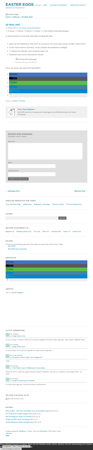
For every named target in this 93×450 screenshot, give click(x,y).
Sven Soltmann (23, 28)
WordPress (22, 431)
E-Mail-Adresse (13, 171)
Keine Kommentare (34, 28)
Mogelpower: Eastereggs (42, 204)
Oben (7, 435)
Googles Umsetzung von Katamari (23, 380)
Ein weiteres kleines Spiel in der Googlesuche (27, 357)
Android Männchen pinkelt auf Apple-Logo (19, 422)
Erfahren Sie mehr (24, 446)
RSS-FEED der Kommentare (17, 249)
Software (15, 101)
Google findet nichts (18, 336)
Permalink (22, 101)
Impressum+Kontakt (78, 5)
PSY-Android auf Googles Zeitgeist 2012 (19, 414)
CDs (35, 231)
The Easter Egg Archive (74, 204)
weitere (75, 231)
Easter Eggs (20, 4)
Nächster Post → (80, 191)
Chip (32, 68)
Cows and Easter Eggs (13, 204)
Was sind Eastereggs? (58, 5)
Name (10, 162)
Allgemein (9, 231)
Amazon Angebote (17, 292)
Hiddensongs (27, 204)
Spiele (65, 231)
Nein (14, 446)
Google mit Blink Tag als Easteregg (17, 419)
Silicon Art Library (58, 204)
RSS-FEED (11, 246)
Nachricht (12, 141)
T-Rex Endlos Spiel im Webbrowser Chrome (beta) (28, 368)
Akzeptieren (7, 446)
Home (45, 5)
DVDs (44, 231)
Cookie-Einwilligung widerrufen (11, 449)
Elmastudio (43, 431)
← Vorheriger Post (13, 191)
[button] (13, 74)
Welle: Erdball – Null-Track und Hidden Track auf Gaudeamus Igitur (28, 411)
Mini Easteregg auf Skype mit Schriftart (19, 416)
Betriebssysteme (22, 231)
